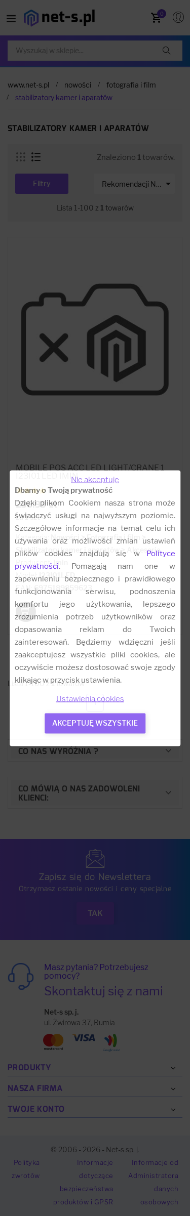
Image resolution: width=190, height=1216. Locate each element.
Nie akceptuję (95, 479)
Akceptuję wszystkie (95, 722)
